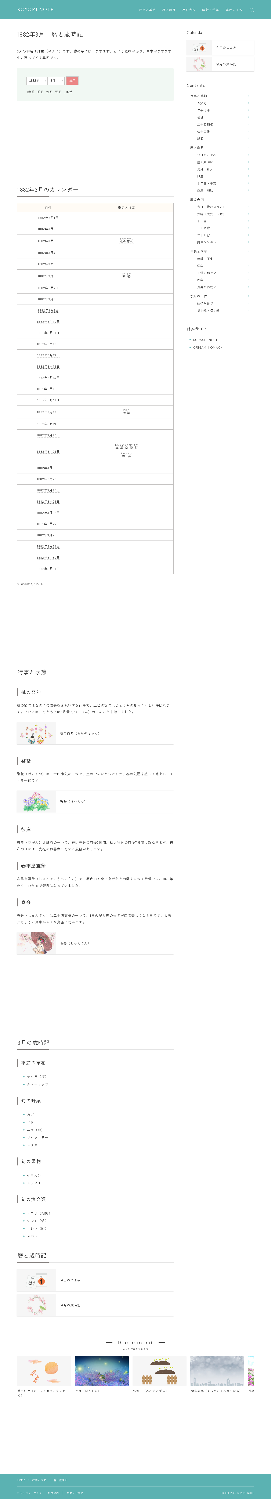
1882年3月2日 (48, 228)
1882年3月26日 (48, 512)
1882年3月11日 (48, 332)
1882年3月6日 (48, 276)
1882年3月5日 (48, 264)
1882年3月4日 (48, 252)
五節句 (202, 103)
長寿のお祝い (206, 287)
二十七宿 (203, 235)
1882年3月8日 (48, 299)
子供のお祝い (206, 272)
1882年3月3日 (48, 241)
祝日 (200, 117)
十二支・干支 (206, 183)
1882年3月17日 (48, 400)
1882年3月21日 (48, 451)
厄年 (200, 279)
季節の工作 (234, 10)
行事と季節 (147, 10)
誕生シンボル (206, 242)
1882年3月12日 (48, 344)
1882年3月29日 (48, 546)
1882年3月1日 (48, 217)
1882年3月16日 (48, 388)
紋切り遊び (205, 303)
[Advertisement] (95, 143)
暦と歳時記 (205, 162)
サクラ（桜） (38, 1076)
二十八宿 (203, 228)
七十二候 (203, 131)
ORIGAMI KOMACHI (208, 347)
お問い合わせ (75, 1493)
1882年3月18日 (48, 412)
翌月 (58, 92)
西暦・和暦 (205, 190)
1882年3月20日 (48, 435)
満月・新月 (205, 169)
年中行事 (203, 110)
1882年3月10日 (48, 321)
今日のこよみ (206, 155)
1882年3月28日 (48, 535)
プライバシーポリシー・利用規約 (38, 1493)
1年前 (31, 92)
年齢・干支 (205, 258)
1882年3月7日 (48, 287)
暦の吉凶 (189, 10)
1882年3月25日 (48, 501)
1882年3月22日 (48, 467)
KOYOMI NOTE (36, 9)
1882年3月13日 (48, 355)
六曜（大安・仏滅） (211, 214)
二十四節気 (205, 124)
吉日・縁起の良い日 (211, 206)
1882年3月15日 (48, 377)
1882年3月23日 (48, 479)
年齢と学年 (210, 10)
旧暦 (200, 176)
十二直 (202, 221)
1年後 (68, 92)
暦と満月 (169, 10)
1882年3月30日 (48, 557)
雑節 (200, 138)
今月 (49, 92)
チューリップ (38, 1084)
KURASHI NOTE (205, 339)
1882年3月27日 (48, 523)
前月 (40, 92)
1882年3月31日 (48, 568)
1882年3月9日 (48, 310)
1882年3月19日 (48, 424)
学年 (200, 265)
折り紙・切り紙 (208, 310)
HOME (21, 1480)
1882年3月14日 (48, 366)
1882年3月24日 (48, 490)
